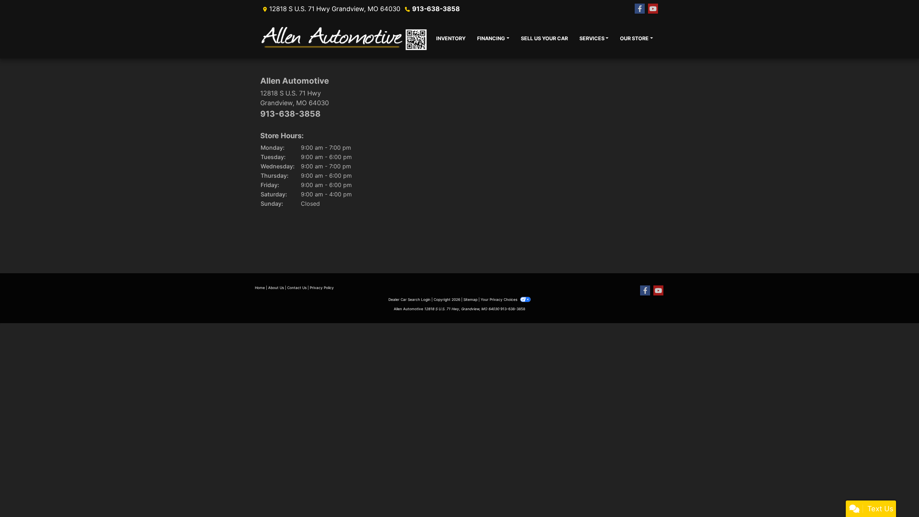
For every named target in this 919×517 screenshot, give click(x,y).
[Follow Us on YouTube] (653, 9)
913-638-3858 (436, 9)
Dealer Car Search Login (409, 299)
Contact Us (297, 287)
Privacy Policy (322, 287)
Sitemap (470, 299)
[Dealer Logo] (345, 38)
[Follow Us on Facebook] (640, 9)
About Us (276, 287)
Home (260, 287)
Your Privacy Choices (499, 299)
